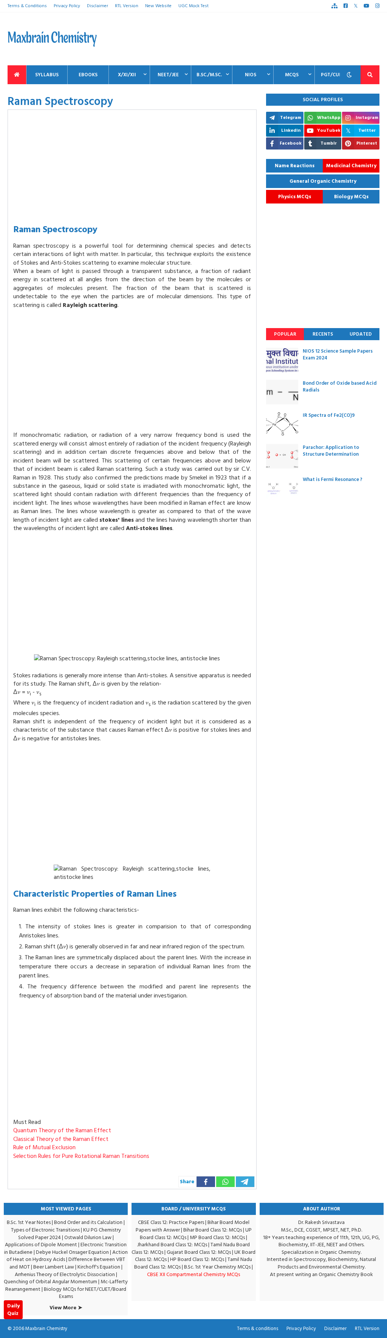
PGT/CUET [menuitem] (333, 75)
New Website (158, 5)
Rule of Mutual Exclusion (44, 1147)
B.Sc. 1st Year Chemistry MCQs (217, 1266)
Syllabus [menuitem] (47, 75)
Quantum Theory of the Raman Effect (62, 1130)
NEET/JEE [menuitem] (168, 75)
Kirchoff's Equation (98, 1266)
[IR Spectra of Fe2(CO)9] (282, 424)
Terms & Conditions (27, 5)
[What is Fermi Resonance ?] (282, 488)
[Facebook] (206, 1181)
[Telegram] (245, 1181)
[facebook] (346, 6)
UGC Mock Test (193, 5)
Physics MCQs (294, 197)
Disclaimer (97, 5)
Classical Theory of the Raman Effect (60, 1139)
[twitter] (356, 6)
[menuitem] (17, 74)
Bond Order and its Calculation (88, 1222)
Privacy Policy (67, 5)
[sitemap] (334, 6)
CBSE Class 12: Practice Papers (171, 1222)
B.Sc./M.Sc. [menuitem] (209, 75)
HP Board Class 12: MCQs (197, 1259)
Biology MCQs (351, 197)
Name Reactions (294, 166)
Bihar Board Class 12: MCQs (212, 1229)
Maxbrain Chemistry (46, 1328)
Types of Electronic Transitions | (47, 1229)
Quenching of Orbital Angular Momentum (50, 1281)
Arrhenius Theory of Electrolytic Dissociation (65, 1274)
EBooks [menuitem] (88, 75)
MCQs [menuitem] (292, 75)
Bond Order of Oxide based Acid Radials (339, 386)
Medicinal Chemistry (351, 166)
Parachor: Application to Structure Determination (331, 451)
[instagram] (377, 6)
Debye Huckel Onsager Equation (72, 1252)
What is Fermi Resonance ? (332, 479)
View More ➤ (66, 1308)
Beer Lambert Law (53, 1266)
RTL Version (126, 5)
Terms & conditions (257, 1328)
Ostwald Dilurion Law (87, 1237)
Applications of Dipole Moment (41, 1244)
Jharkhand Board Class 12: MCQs (172, 1244)
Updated (361, 334)
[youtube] (366, 6)
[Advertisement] (241, 39)
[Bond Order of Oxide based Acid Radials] (282, 392)
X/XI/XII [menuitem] (127, 75)
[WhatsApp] (225, 1181)
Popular (285, 334)
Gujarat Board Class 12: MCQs (199, 1252)
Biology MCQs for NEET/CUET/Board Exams (85, 1293)
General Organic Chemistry (322, 181)
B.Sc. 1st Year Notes (29, 1222)
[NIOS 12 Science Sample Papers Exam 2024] (282, 360)
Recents (323, 334)
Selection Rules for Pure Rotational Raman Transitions (81, 1156)
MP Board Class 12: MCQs (217, 1237)
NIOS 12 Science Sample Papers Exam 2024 (338, 354)
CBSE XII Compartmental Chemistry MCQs (193, 1274)
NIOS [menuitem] (250, 75)
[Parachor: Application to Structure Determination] (282, 456)
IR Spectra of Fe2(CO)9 (329, 415)
